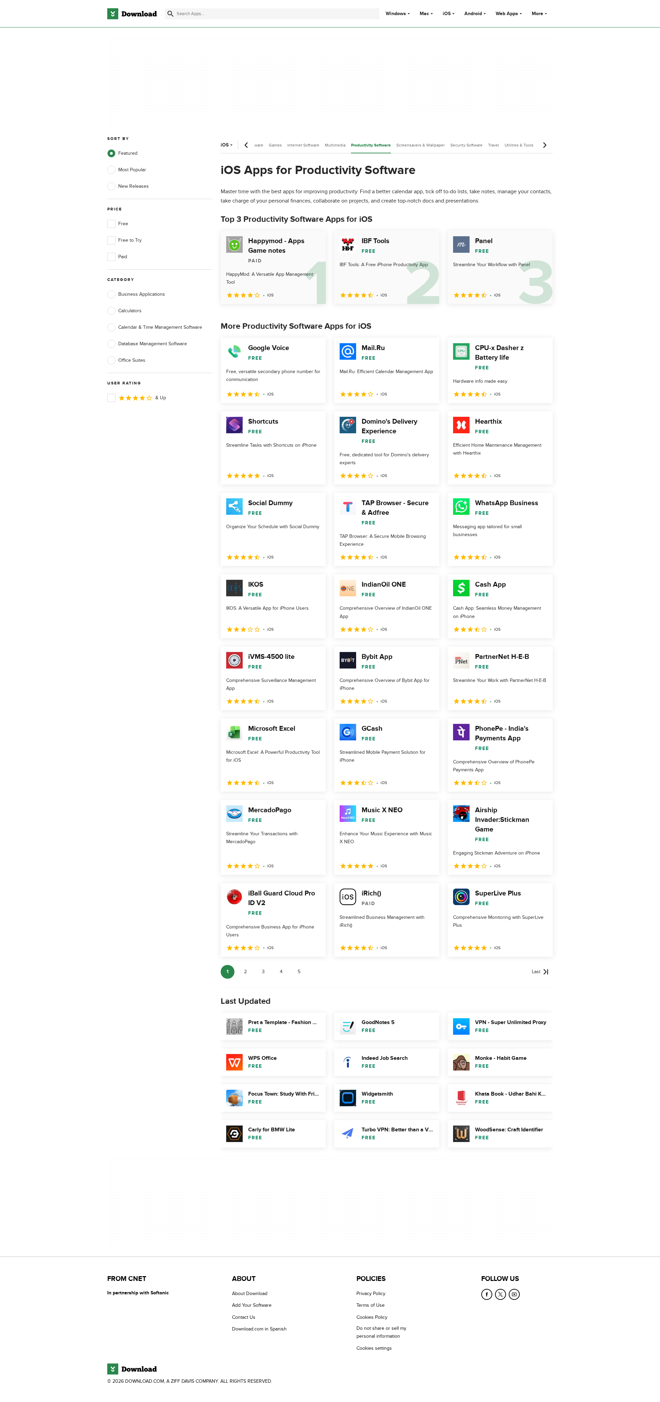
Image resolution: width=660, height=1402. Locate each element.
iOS (447, 13)
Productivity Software (371, 145)
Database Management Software (152, 344)
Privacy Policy (370, 1293)
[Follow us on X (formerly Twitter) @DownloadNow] (500, 1294)
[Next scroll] (544, 145)
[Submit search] (170, 13)
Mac (424, 13)
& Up (160, 398)
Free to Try (130, 240)
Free (123, 224)
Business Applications (141, 294)
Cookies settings (374, 1348)
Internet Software (303, 145)
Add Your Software (252, 1305)
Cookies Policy (371, 1317)
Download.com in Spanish (259, 1329)
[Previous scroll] (246, 145)
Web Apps (507, 13)
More (537, 14)
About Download (249, 1293)
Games (275, 145)
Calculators (130, 311)
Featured (128, 153)
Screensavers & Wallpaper (420, 145)
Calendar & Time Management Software (160, 327)
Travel (493, 145)
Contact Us (243, 1317)
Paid (122, 257)
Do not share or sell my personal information (381, 1332)
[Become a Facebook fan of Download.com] (486, 1294)
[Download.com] (132, 13)
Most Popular (132, 170)
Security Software (466, 145)
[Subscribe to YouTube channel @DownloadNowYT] (514, 1294)
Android (473, 13)
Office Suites (131, 360)
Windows (396, 13)
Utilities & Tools (519, 145)
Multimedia (335, 145)
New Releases (133, 186)
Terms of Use (370, 1305)
